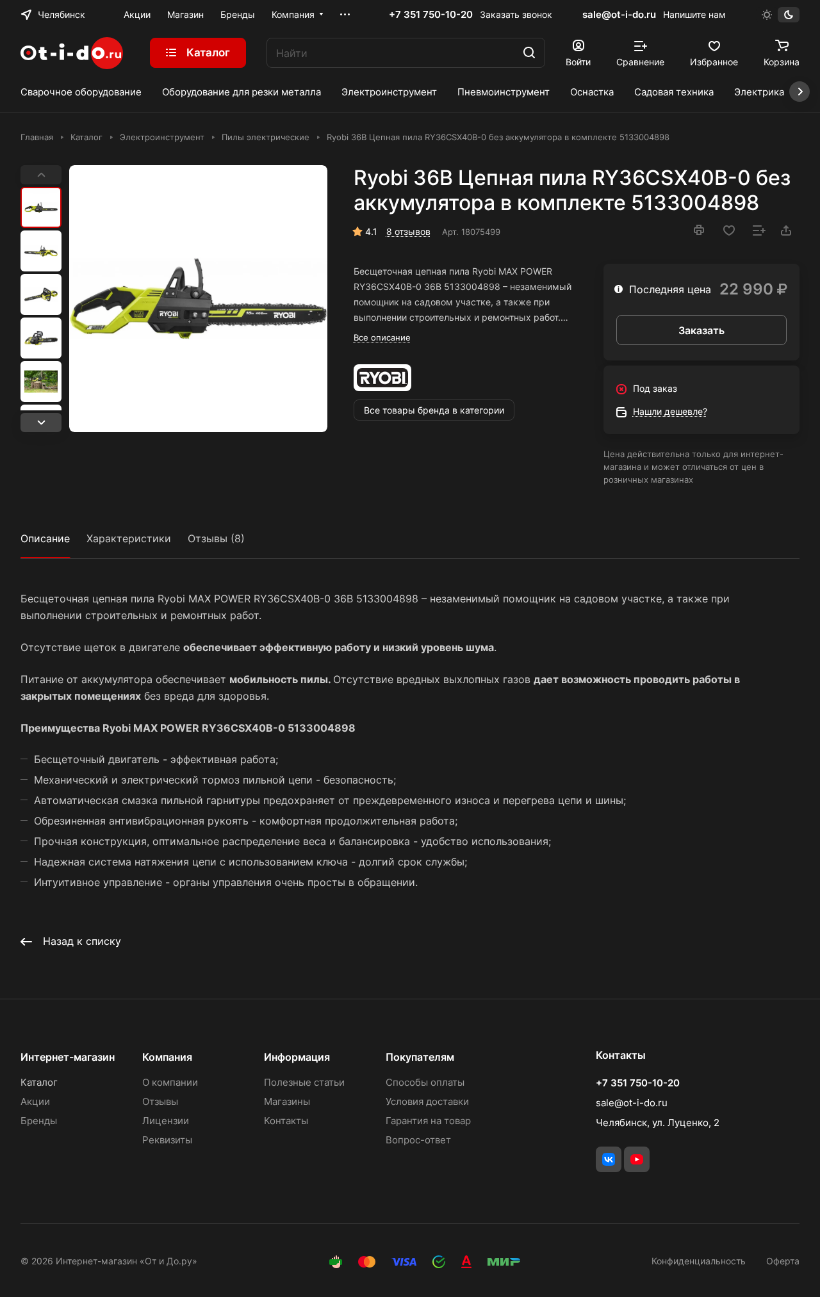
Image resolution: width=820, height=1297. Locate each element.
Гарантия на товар (428, 1121)
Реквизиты (167, 1140)
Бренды (38, 1121)
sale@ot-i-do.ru (619, 14)
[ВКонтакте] (608, 1159)
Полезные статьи (304, 1082)
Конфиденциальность (699, 1260)
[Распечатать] (698, 229)
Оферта (783, 1260)
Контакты (286, 1121)
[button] (41, 422)
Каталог (39, 1082)
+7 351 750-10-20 (431, 14)
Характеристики (128, 538)
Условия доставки (427, 1101)
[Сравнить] (759, 230)
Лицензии (165, 1121)
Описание (45, 538)
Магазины (287, 1101)
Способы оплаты (425, 1082)
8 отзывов (408, 231)
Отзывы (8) (216, 538)
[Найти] (529, 53)
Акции (35, 1101)
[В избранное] (729, 230)
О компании (170, 1082)
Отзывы (160, 1101)
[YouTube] (637, 1159)
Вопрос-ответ (418, 1140)
